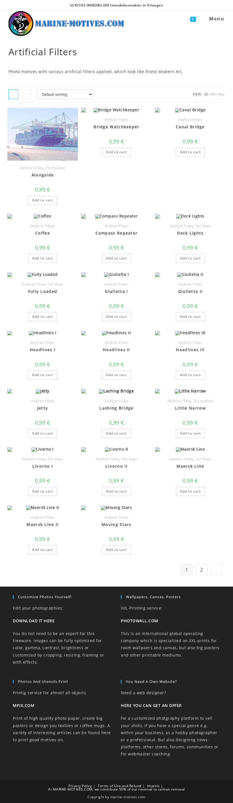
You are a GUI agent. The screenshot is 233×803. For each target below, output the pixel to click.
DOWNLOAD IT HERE (34, 620)
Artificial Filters (31, 167)
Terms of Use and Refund (119, 785)
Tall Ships (203, 225)
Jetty (42, 408)
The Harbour (55, 167)
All (222, 94)
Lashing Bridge (116, 408)
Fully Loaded (42, 291)
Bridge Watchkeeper (116, 126)
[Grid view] (13, 94)
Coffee (42, 233)
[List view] (26, 94)
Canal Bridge (190, 126)
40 (213, 94)
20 (206, 94)
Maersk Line (190, 466)
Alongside (43, 175)
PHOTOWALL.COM (139, 620)
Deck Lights (190, 233)
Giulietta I (116, 291)
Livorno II (116, 466)
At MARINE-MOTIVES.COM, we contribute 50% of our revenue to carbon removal (116, 789)
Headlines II (116, 349)
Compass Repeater (116, 233)
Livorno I (42, 466)
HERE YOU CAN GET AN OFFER (151, 705)
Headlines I (42, 349)
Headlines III (190, 349)
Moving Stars (116, 524)
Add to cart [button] (42, 200)
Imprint (153, 785)
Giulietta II (190, 291)
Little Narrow (190, 408)
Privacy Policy (80, 785)
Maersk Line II (42, 524)
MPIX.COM (23, 705)
